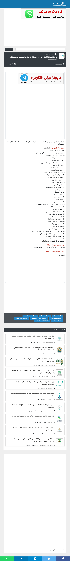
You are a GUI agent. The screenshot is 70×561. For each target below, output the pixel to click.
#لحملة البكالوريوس (56, 318)
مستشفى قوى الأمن (49, 434)
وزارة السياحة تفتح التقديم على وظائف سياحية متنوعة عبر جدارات (33, 416)
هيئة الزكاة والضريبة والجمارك (47, 342)
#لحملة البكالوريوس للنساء (39, 318)
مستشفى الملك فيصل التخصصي (46, 445)
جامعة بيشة (51, 399)
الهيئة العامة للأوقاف (49, 365)
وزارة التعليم (51, 388)
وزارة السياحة (50, 422)
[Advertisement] (35, 33)
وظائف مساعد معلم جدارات (57, 550)
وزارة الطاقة (50, 54)
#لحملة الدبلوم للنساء (21, 318)
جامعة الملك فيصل (49, 354)
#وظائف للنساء (44, 315)
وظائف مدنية (58, 64)
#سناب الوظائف (57, 320)
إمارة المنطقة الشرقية (49, 376)
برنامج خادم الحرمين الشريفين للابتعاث (45, 411)
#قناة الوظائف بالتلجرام (42, 320)
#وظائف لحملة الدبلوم (30, 315)
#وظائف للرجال (57, 315)
